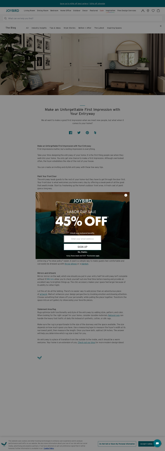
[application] (157, 443)
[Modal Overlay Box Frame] (82, 225)
